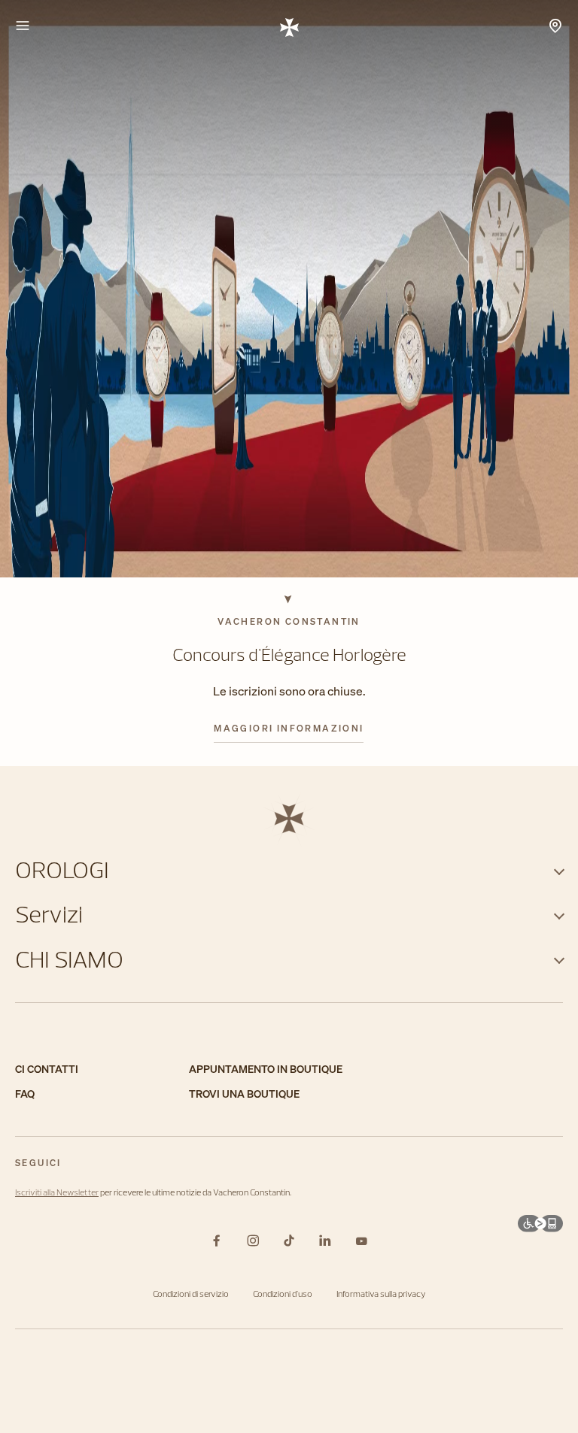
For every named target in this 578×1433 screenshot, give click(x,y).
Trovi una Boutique (244, 1094)
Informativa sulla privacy (381, 1293)
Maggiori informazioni (289, 728)
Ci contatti (46, 1069)
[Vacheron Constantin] (289, 26)
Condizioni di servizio (191, 1293)
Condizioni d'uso (282, 1293)
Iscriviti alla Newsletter (57, 1192)
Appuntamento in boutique (265, 1069)
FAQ (25, 1094)
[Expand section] (559, 869)
